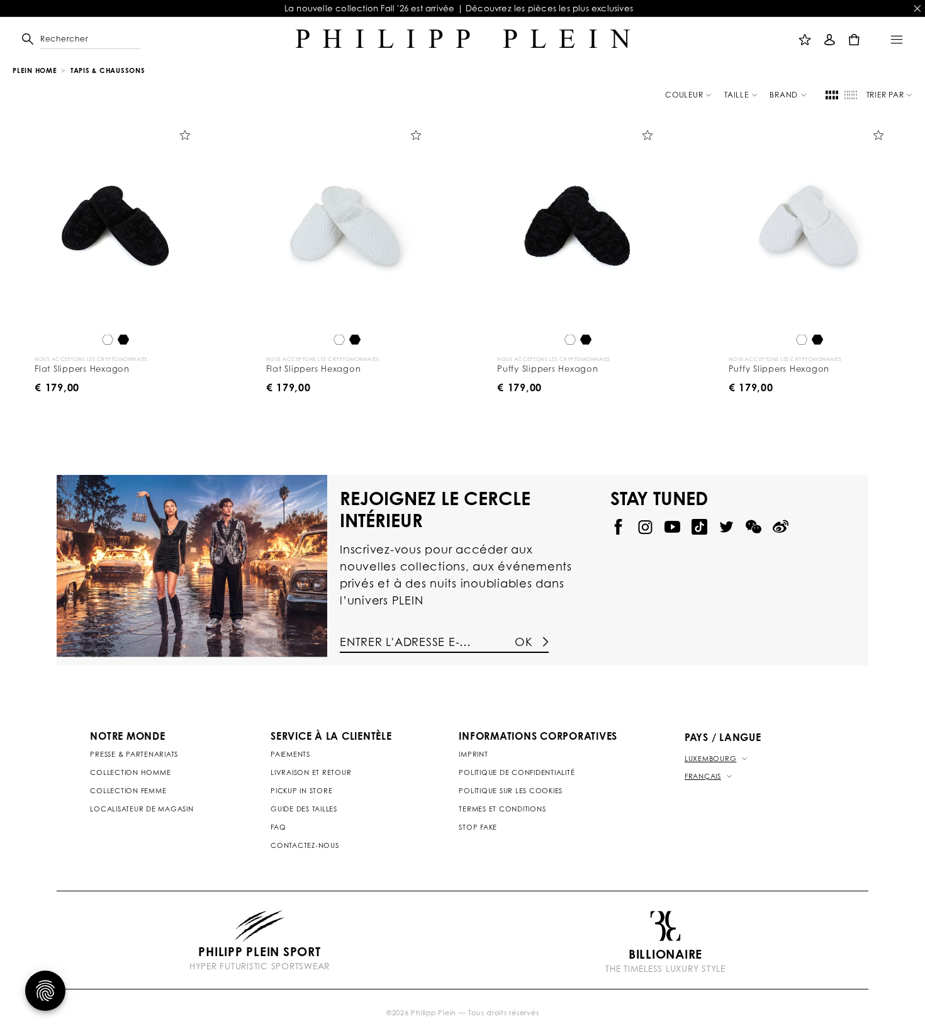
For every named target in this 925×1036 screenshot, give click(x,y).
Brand (784, 94)
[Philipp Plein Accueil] (463, 39)
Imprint (473, 754)
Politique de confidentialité (517, 772)
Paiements (290, 754)
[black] (123, 341)
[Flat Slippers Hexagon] (115, 225)
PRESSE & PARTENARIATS (134, 754)
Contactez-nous (305, 845)
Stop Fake (478, 827)
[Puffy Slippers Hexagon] (578, 225)
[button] (55, 39)
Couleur (684, 94)
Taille (736, 94)
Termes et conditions (502, 809)
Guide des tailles (304, 809)
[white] (107, 341)
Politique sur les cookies (511, 790)
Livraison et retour (311, 772)
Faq (278, 827)
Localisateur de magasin (141, 809)
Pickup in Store (301, 790)
